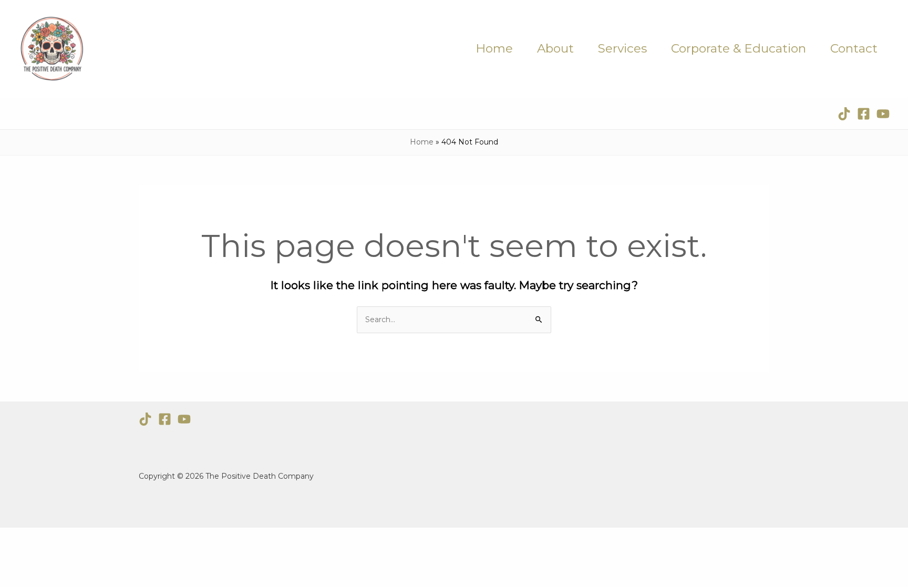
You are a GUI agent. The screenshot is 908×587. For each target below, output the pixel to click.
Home (494, 48)
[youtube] (883, 113)
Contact (854, 48)
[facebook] (863, 113)
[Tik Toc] (145, 419)
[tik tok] (844, 113)
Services (622, 48)
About (555, 48)
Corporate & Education (738, 48)
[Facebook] (164, 419)
